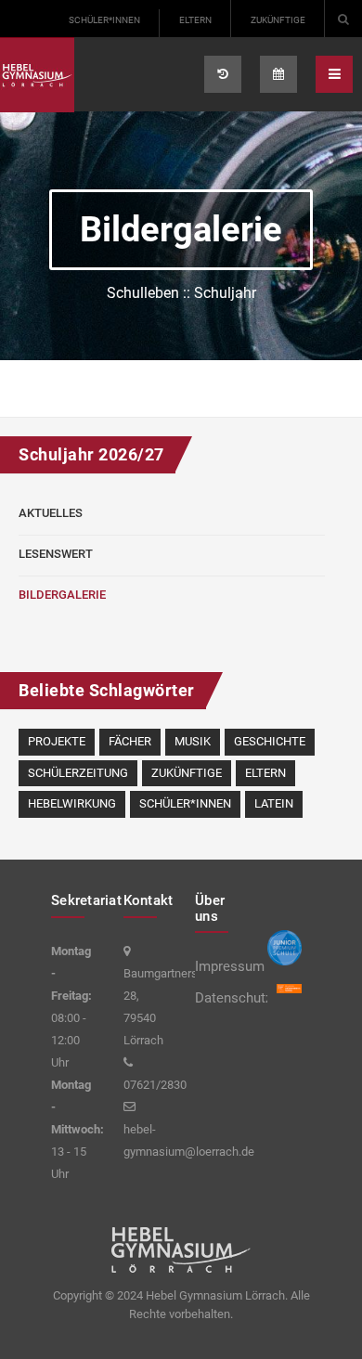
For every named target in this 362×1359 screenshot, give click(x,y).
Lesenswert (56, 554)
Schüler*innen (104, 20)
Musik (193, 741)
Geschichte (269, 741)
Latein (273, 803)
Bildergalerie (62, 595)
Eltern (195, 20)
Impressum (217, 966)
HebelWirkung (72, 803)
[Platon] (37, 74)
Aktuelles (51, 513)
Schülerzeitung (78, 773)
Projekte (56, 741)
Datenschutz (217, 998)
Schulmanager (222, 74)
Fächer (130, 741)
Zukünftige (278, 20)
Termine (278, 74)
